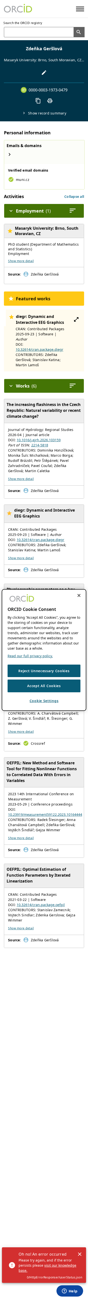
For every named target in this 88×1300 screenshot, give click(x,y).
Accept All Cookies (44, 685)
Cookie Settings (44, 700)
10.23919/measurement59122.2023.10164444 (45, 814)
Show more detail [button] (21, 261)
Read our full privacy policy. (30, 656)
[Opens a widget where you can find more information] (69, 1291)
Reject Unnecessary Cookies (43, 671)
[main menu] (80, 9)
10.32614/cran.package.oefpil (41, 904)
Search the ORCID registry (22, 23)
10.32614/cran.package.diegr (39, 349)
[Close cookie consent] (79, 595)
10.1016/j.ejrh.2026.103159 (39, 440)
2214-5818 (39, 445)
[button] (74, 196)
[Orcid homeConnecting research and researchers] (18, 9)
